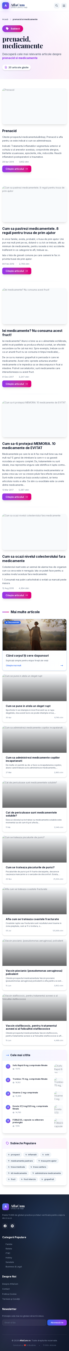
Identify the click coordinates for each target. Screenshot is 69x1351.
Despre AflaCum (10, 1284)
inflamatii (32, 1154)
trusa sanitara (39, 1167)
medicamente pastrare (22, 1161)
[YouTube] (12, 1226)
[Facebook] (5, 1226)
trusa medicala (18, 1167)
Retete (9, 1248)
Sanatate (10, 1262)
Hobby (9, 1257)
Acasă (5, 19)
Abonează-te (57, 1322)
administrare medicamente (48, 1173)
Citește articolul (15, 168)
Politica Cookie (9, 1294)
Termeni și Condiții (11, 1299)
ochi (47, 1154)
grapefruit (49, 1179)
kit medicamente (19, 1173)
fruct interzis (30, 1179)
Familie (9, 1244)
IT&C (8, 1253)
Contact (6, 1289)
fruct (13, 1179)
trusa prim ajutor (49, 1161)
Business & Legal (14, 1266)
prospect (15, 1154)
